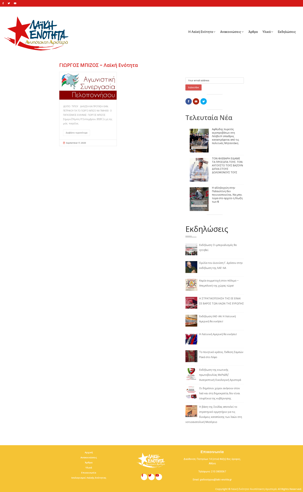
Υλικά (266, 32)
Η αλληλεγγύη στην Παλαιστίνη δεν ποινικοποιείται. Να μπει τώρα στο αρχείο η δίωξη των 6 (227, 195)
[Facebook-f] (144, 477)
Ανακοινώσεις (230, 32)
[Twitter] (9, 3)
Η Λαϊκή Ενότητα (200, 32)
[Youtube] (15, 3)
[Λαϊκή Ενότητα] (37, 32)
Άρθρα (253, 32)
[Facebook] (3, 3)
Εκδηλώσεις (287, 32)
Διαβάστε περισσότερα (76, 132)
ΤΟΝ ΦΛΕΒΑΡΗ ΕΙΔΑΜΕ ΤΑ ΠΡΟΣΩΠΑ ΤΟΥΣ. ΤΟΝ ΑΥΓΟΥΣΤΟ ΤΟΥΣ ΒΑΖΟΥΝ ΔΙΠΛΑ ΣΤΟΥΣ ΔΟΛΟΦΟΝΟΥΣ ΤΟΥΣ (227, 165)
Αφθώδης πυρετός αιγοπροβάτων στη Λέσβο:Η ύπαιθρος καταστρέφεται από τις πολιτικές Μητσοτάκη (225, 136)
